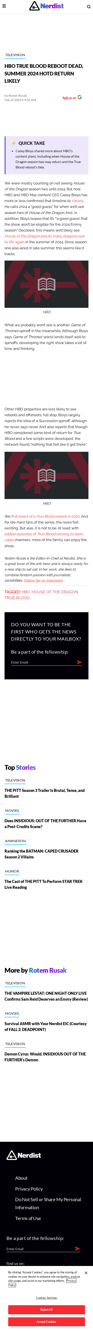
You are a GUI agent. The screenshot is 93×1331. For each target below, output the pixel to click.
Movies (12, 810)
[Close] (86, 1273)
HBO (26, 592)
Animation (15, 841)
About (21, 1178)
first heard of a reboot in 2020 (45, 516)
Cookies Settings (46, 1298)
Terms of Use (28, 1218)
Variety (77, 201)
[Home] (23, 1158)
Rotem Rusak (18, 95)
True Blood (17, 598)
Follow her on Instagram (43, 580)
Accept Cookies (46, 1321)
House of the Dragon (55, 592)
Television (15, 55)
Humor (12, 871)
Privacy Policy (29, 1189)
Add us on (68, 98)
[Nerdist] (46, 6)
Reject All (46, 1309)
